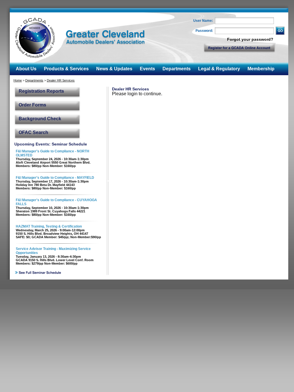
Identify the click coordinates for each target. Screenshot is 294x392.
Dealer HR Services (61, 80)
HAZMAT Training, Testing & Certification (49, 226)
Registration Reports (41, 91)
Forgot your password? (250, 39)
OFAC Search (33, 132)
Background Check (40, 118)
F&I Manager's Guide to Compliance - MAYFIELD (55, 178)
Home (17, 80)
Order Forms (32, 104)
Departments (34, 80)
